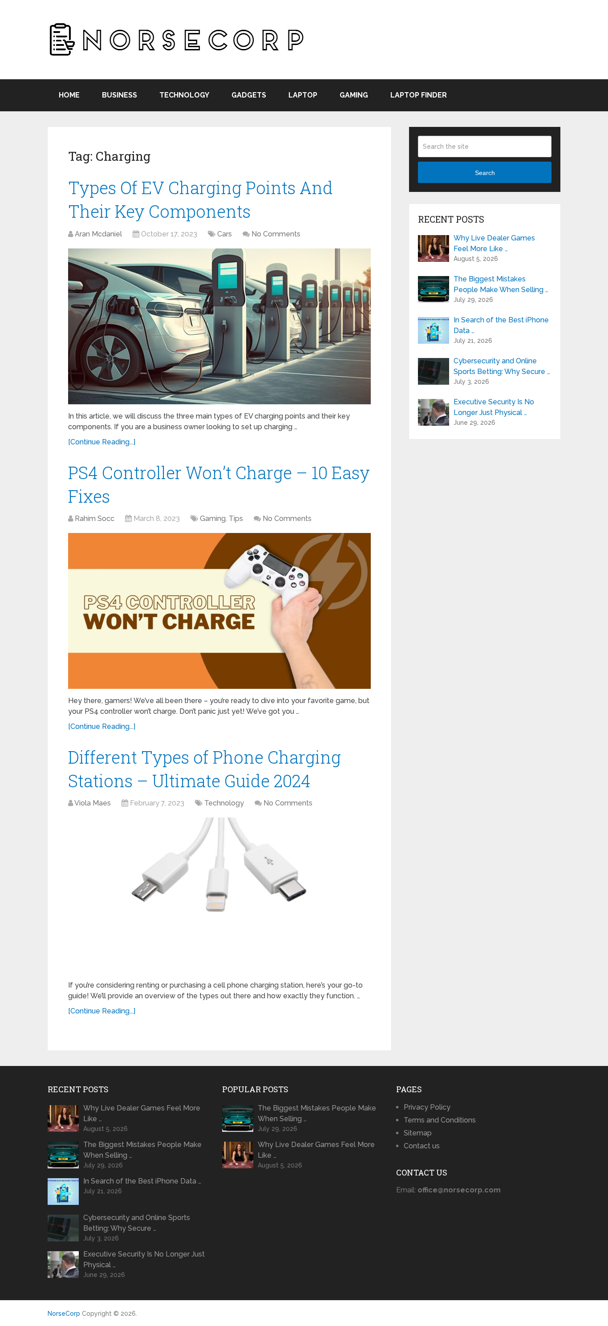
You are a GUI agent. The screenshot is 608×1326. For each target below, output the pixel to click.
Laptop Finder (418, 95)
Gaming (354, 95)
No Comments (275, 234)
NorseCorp (64, 1313)
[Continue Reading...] (101, 442)
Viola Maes (92, 803)
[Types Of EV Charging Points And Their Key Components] (219, 326)
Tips (236, 518)
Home (69, 95)
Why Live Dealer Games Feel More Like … (494, 243)
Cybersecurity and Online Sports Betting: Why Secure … (502, 366)
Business (119, 95)
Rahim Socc (94, 518)
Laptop (302, 95)
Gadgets (248, 95)
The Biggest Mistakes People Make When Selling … (501, 284)
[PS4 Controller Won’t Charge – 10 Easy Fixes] (219, 611)
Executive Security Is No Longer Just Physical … (494, 407)
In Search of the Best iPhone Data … (501, 325)
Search (485, 172)
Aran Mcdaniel (98, 234)
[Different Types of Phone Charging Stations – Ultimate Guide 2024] (219, 895)
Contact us (422, 1146)
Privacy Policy (427, 1107)
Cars (224, 234)
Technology (184, 95)
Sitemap (418, 1133)
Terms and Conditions (440, 1120)
